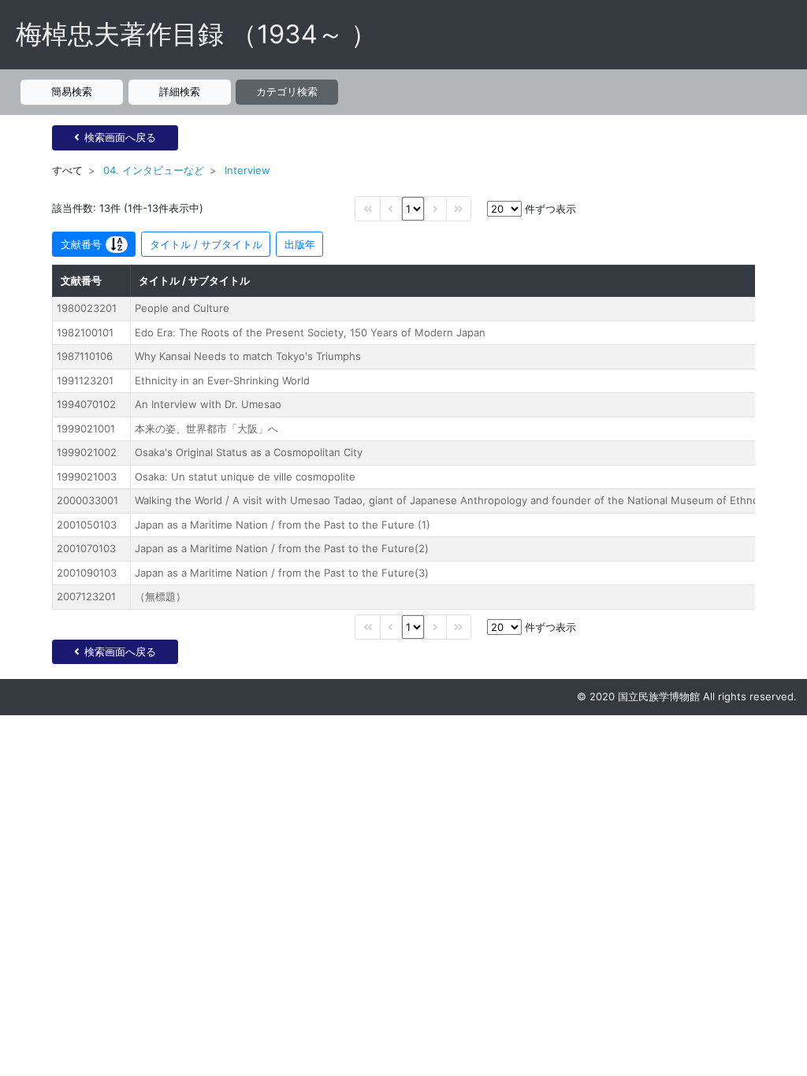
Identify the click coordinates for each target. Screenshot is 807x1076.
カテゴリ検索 (287, 91)
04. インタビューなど (153, 170)
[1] (413, 208)
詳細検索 (179, 91)
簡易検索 (71, 91)
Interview (247, 170)
